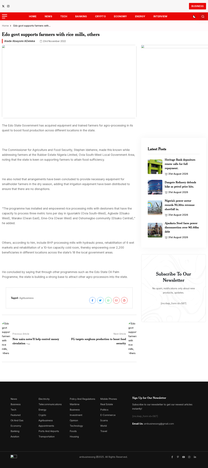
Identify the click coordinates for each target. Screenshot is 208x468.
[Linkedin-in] (195, 457)
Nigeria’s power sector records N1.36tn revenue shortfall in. (180, 205)
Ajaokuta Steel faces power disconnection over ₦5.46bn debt (182, 227)
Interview (160, 16)
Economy (120, 16)
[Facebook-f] (172, 457)
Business (197, 6)
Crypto (100, 16)
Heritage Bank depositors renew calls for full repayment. (180, 164)
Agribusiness (26, 298)
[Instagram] (189, 457)
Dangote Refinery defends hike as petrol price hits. (180, 184)
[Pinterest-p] (178, 457)
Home (32, 16)
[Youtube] (183, 457)
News (48, 16)
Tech (63, 16)
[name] (4, 6)
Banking (81, 16)
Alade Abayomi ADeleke (19, 41)
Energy (140, 16)
